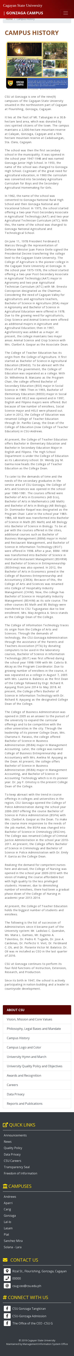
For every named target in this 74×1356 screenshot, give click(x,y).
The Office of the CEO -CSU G (32, 1323)
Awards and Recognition (24, 1075)
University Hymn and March (26, 1057)
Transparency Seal (17, 1167)
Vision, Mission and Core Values (29, 1019)
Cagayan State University (22, 5)
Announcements (15, 1135)
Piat (6, 1235)
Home (9, 19)
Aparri (8, 1203)
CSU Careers (12, 1161)
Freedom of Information (20, 1173)
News (8, 1142)
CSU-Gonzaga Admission (29, 1316)
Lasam (8, 1228)
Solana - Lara (12, 1247)
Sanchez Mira (13, 1241)
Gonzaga (10, 1216)
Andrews (10, 1197)
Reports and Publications (25, 1103)
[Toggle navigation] (65, 13)
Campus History (18, 1038)
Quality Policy (13, 1148)
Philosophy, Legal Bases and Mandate (34, 1029)
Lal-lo (7, 1222)
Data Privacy (15, 1094)
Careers (12, 1085)
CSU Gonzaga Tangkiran (29, 1309)
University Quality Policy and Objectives (34, 1066)
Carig (7, 1209)
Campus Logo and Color (24, 1047)
